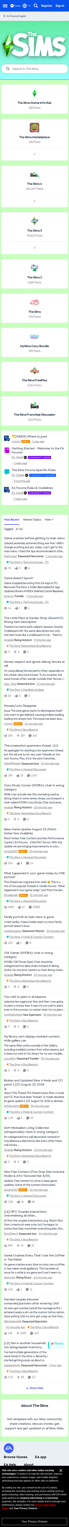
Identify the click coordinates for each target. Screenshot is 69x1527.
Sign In (60, 5)
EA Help (10, 1465)
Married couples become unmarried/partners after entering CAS (31, 1301)
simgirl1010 (11, 851)
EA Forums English (16, 16)
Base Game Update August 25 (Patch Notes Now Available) (30, 831)
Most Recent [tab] (11, 519)
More (48, 519)
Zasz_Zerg (10, 684)
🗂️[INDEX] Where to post (29, 436)
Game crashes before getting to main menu (34, 538)
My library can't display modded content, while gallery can (32, 1038)
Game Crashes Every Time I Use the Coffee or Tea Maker (34, 1257)
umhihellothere (13, 1014)
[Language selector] (26, 6)
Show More (36, 1388)
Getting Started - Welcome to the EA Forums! (38, 450)
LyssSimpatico (12, 931)
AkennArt (10, 1277)
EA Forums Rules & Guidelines (32, 488)
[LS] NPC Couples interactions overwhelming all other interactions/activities (25, 1214)
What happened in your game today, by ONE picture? (34, 875)
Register (46, 5)
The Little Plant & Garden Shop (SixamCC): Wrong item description (34, 620)
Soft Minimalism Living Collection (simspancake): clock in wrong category (31, 1130)
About (29, 1465)
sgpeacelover (12, 1365)
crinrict (16, 441)
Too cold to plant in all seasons (25, 997)
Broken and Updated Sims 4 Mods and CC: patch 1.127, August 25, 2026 (33, 1082)
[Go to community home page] (15, 5)
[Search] (36, 5)
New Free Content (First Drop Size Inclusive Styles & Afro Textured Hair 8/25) (34, 1174)
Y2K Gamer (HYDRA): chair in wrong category (28, 955)
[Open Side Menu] (5, 6)
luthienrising (11, 1106)
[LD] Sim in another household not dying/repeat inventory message (25, 1345)
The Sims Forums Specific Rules (34, 470)
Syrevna (9, 596)
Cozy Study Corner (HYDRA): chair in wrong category (34, 787)
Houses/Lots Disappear (20, 706)
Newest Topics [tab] (32, 519)
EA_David (17, 457)
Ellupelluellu (11, 895)
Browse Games (15, 1457)
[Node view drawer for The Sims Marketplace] (34, 154)
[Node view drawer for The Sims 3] (34, 248)
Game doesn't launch (18, 578)
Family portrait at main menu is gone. (29, 917)
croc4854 (10, 1058)
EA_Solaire (18, 475)
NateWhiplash (12, 763)
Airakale (8, 640)
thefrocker (10, 556)
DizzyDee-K (11, 1233)
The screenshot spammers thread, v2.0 (31, 746)
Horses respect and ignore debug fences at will (34, 664)
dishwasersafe (12, 1321)
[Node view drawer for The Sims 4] (34, 201)
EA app (40, 1457)
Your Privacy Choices (34, 1521)
